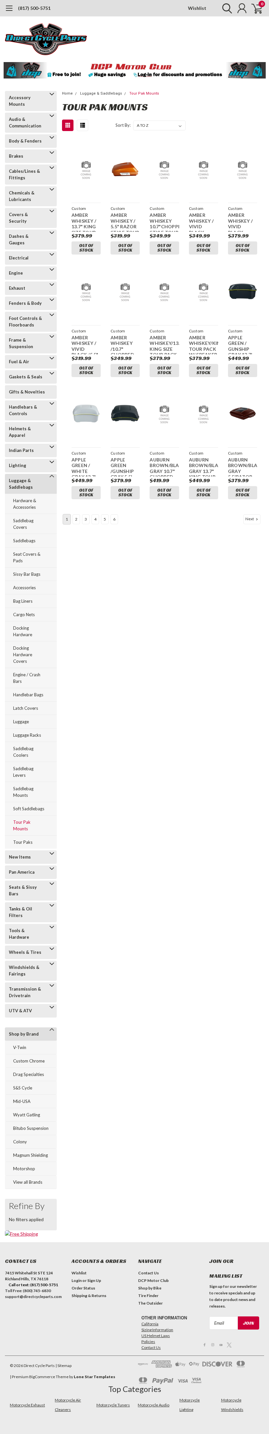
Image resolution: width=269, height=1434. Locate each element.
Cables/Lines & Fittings (24, 174)
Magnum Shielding (30, 1155)
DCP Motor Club (153, 1280)
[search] (226, 8)
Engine (16, 273)
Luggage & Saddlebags (21, 484)
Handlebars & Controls (23, 410)
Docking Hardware (22, 631)
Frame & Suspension (21, 343)
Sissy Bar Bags (26, 574)
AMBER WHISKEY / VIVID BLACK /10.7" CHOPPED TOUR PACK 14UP (202, 222)
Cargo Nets (24, 614)
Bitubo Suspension (31, 1128)
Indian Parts (21, 450)
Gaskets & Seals (25, 376)
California (149, 1323)
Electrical (19, 257)
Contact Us (148, 1272)
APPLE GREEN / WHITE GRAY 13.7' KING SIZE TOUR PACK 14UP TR (85, 467)
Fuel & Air (19, 361)
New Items (20, 857)
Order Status (83, 1288)
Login (77, 1280)
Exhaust (17, 288)
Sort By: (123, 125)
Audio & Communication (25, 122)
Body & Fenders (25, 141)
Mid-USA (22, 1101)
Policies (148, 1341)
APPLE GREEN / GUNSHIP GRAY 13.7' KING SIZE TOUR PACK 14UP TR (241, 344)
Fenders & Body (25, 303)
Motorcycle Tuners (113, 1404)
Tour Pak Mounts (22, 825)
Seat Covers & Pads (26, 557)
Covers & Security (18, 218)
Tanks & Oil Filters (20, 912)
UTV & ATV (20, 1010)
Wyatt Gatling (26, 1114)
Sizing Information (157, 1329)
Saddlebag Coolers (23, 752)
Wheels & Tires (25, 952)
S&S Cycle (22, 1087)
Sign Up (94, 1280)
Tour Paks (22, 842)
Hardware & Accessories (24, 504)
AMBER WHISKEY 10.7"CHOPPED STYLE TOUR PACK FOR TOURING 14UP (164, 222)
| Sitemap (63, 1365)
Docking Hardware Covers (22, 654)
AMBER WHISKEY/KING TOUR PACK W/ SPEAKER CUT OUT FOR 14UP (203, 344)
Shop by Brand (24, 1034)
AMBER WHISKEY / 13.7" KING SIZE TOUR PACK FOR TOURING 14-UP (84, 222)
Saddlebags (24, 540)
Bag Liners (22, 601)
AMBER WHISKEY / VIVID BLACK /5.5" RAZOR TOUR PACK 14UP (85, 344)
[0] (254, 8)
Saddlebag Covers (23, 524)
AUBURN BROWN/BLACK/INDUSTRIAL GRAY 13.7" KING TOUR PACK (203, 467)
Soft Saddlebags (28, 808)
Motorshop (24, 1168)
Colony (20, 1141)
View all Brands (27, 1182)
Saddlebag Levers (23, 772)
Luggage (21, 721)
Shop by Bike (149, 1288)
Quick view (86, 170)
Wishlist (197, 8)
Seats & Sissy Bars (23, 890)
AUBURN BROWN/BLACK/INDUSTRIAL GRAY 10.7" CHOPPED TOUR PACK (164, 467)
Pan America (21, 872)
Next (250, 518)
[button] (135, 70)
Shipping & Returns (89, 1295)
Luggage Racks (27, 735)
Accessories (24, 587)
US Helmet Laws (155, 1335)
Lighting (17, 465)
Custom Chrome (29, 1061)
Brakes (16, 156)
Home (67, 93)
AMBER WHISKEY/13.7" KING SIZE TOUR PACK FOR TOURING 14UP (164, 344)
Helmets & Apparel (20, 432)
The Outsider (150, 1303)
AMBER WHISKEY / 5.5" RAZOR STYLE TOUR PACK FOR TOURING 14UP (125, 222)
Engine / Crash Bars (26, 678)
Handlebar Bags (28, 694)
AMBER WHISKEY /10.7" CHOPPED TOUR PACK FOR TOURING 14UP (124, 344)
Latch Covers (25, 708)
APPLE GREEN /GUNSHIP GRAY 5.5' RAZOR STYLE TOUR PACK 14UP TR (125, 467)
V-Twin (19, 1047)
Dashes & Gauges (19, 239)
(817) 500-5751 (34, 8)
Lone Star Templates (94, 1376)
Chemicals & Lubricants (21, 196)
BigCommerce (42, 1376)
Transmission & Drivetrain (25, 992)
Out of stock (86, 248)
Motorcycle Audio (153, 1404)
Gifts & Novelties (27, 391)
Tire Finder (148, 1295)
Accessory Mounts (20, 101)
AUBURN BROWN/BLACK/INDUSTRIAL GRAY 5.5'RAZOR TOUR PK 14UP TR (242, 467)
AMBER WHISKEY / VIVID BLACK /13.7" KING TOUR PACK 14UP (241, 222)
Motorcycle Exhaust (27, 1404)
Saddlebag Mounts (23, 792)
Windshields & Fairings (24, 970)
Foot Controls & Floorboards (25, 321)
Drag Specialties (28, 1074)
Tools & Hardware (19, 934)
